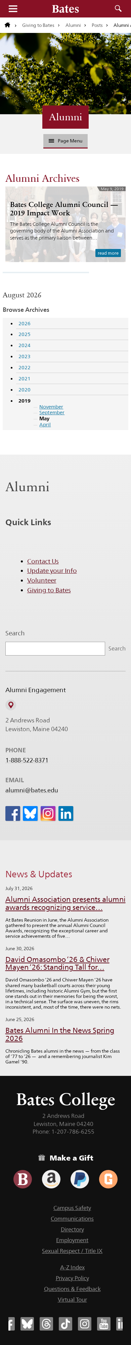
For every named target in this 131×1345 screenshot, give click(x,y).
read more (108, 253)
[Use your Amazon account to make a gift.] (51, 1179)
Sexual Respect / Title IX (72, 1251)
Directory (72, 1229)
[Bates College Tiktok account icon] (65, 1324)
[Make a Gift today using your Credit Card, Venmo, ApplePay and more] (22, 1179)
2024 (24, 345)
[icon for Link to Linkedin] (65, 813)
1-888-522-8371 (26, 760)
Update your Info (52, 570)
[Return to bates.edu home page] (11, 25)
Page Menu (70, 140)
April (45, 424)
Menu (13, 9)
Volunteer (41, 580)
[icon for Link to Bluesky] (30, 813)
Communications (72, 1218)
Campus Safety (72, 1208)
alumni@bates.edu (31, 790)
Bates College (65, 1099)
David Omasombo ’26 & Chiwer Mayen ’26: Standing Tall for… (57, 963)
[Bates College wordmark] (65, 9)
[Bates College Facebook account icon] (8, 1324)
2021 (24, 378)
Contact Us (43, 561)
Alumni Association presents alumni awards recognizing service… (65, 903)
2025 (24, 334)
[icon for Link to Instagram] (48, 813)
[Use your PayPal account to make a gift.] (80, 1179)
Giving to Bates (38, 25)
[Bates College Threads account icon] (46, 1324)
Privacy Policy (72, 1278)
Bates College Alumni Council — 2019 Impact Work (64, 208)
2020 (24, 389)
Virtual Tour (72, 1299)
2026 (24, 323)
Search (118, 9)
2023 (24, 356)
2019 (24, 400)
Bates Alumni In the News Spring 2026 (59, 1034)
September (51, 412)
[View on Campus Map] (10, 705)
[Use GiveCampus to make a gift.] (108, 1179)
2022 (24, 367)
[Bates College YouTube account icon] (104, 1324)
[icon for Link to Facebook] (12, 813)
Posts (97, 25)
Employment (72, 1240)
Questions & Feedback (72, 1289)
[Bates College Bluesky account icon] (27, 1324)
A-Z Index (72, 1267)
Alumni (73, 25)
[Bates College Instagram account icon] (84, 1324)
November (51, 407)
